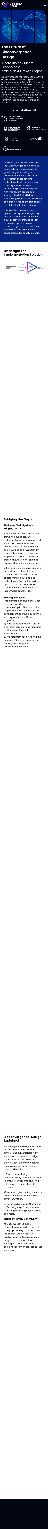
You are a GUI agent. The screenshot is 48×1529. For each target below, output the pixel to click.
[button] (45, 5)
